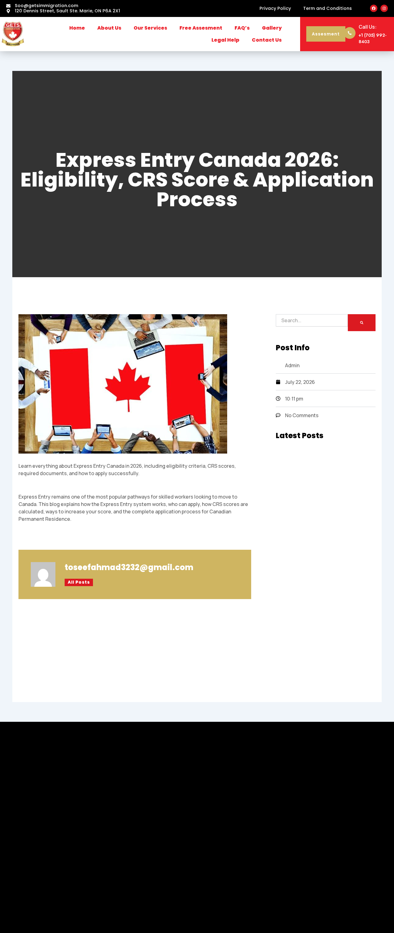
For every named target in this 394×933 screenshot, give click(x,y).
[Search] (362, 322)
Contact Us (267, 39)
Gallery (272, 27)
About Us (109, 27)
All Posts (79, 582)
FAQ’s (242, 27)
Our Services (150, 27)
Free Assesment (200, 27)
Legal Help (225, 39)
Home (77, 27)
